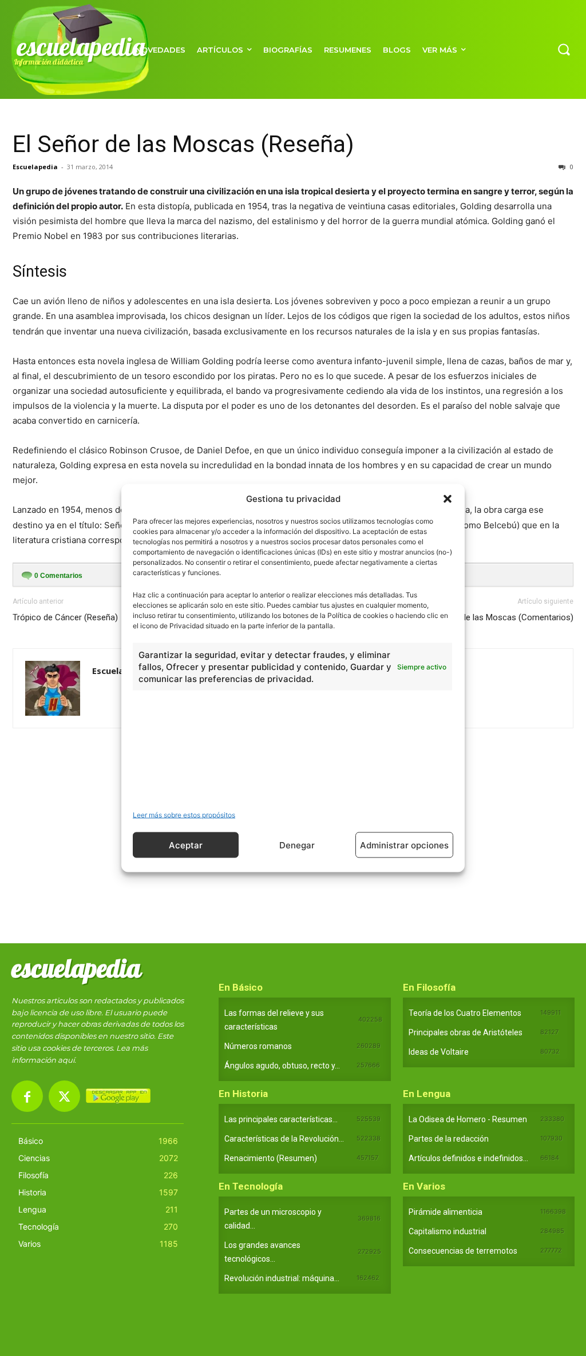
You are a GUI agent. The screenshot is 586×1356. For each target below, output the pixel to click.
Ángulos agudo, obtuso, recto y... (282, 1065)
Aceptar (186, 844)
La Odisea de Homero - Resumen (468, 1119)
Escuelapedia (35, 166)
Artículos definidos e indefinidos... (468, 1158)
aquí (66, 1059)
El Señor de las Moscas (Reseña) (183, 144)
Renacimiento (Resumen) (270, 1158)
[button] (447, 498)
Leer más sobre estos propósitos (184, 815)
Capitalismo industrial (447, 1231)
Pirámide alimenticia (445, 1212)
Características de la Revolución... (284, 1138)
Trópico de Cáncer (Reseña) (65, 617)
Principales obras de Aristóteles (465, 1032)
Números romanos (258, 1046)
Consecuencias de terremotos (463, 1250)
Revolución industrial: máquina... (281, 1278)
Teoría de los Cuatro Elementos (465, 1013)
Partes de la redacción (449, 1138)
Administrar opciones (404, 844)
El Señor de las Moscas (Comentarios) (500, 617)
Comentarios (58, 576)
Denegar (297, 844)
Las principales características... (281, 1119)
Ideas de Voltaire (439, 1051)
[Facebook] (27, 1096)
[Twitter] (64, 1096)
